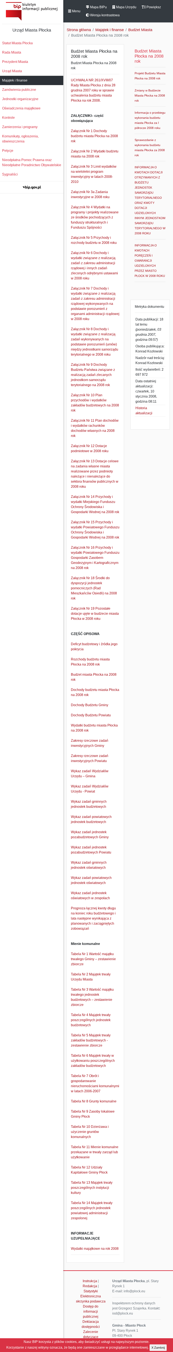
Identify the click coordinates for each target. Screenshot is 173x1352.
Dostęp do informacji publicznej (90, 1311)
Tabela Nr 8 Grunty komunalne (93, 1101)
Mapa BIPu (98, 7)
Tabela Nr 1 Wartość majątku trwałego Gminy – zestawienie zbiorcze (93, 959)
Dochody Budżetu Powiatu (91, 715)
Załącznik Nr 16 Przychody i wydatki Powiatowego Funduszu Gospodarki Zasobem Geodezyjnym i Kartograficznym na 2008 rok (95, 558)
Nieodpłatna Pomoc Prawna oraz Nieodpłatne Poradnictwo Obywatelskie (31, 162)
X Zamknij (158, 1347)
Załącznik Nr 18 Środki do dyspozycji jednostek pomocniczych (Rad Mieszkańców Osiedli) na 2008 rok (94, 588)
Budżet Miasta (140, 30)
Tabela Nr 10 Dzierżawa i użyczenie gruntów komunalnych (90, 1132)
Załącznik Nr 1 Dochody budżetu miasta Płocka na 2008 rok (94, 136)
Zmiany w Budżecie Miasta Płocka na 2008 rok (150, 95)
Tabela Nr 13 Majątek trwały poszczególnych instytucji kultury (91, 1188)
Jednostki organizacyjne (20, 99)
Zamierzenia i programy (20, 127)
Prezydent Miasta (15, 62)
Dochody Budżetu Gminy (89, 705)
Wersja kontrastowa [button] (104, 15)
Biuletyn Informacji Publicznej (31, 11)
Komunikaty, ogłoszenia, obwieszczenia (20, 138)
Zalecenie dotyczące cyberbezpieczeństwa (92, 1337)
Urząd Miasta (12, 71)
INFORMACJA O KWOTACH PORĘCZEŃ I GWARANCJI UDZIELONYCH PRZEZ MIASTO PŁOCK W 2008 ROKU (150, 261)
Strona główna (79, 30)
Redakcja (90, 1286)
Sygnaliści (10, 174)
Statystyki (91, 1291)
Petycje (7, 150)
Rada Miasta (11, 52)
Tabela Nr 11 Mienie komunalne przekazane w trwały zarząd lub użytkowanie (94, 1152)
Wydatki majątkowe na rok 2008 (95, 1248)
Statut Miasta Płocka (17, 43)
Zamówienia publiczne (19, 89)
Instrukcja (90, 1281)
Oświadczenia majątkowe (21, 108)
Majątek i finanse (14, 80)
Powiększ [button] (153, 7)
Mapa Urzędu (125, 7)
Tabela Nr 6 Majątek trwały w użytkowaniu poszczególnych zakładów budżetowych (93, 1061)
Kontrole (8, 117)
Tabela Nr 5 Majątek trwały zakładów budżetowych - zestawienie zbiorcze (91, 1040)
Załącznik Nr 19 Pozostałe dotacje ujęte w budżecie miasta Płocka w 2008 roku (95, 613)
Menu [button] (75, 11)
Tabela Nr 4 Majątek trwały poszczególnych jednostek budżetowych (91, 1020)
